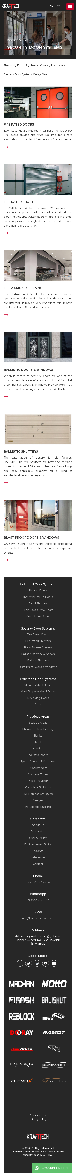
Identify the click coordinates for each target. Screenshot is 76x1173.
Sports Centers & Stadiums (38, 761)
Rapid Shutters (38, 603)
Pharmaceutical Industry (38, 729)
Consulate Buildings (38, 787)
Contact (38, 864)
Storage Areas (38, 722)
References (37, 857)
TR (59, 6)
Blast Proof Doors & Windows (38, 667)
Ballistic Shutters (38, 660)
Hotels (38, 742)
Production (38, 831)
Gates (38, 704)
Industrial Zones (38, 755)
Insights (38, 851)
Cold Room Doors (37, 616)
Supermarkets (38, 768)
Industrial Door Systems (38, 584)
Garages (38, 800)
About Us (38, 825)
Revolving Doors (38, 698)
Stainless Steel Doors (37, 685)
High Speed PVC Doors (38, 610)
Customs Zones (38, 774)
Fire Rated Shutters (38, 641)
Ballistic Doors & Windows (38, 654)
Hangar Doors (38, 590)
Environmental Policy (38, 844)
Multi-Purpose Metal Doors (37, 691)
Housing (37, 748)
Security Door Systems (38, 628)
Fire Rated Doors (38, 634)
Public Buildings (38, 781)
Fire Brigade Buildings (38, 807)
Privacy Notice (38, 1115)
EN (51, 6)
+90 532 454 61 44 (38, 900)
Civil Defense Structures (38, 794)
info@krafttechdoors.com (38, 918)
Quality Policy (38, 838)
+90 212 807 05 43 (38, 881)
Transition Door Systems (37, 679)
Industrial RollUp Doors (38, 597)
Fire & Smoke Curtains (38, 647)
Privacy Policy (38, 1119)
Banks (38, 735)
